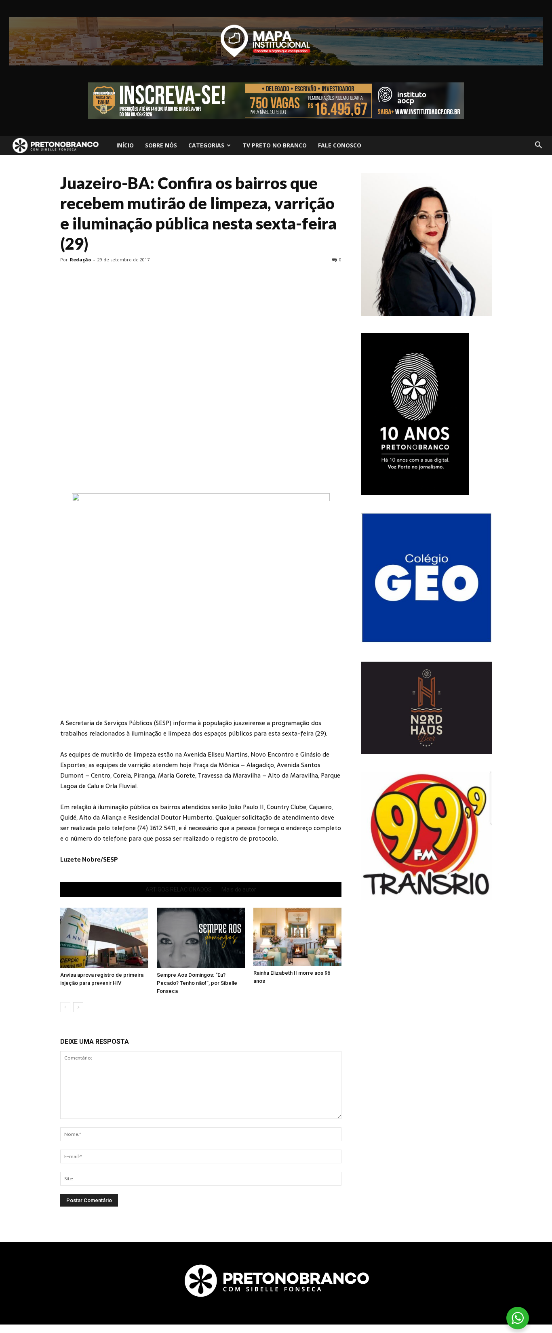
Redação (80, 260)
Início (125, 145)
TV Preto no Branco (274, 145)
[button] (538, 145)
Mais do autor (238, 889)
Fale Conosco (339, 145)
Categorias (206, 145)
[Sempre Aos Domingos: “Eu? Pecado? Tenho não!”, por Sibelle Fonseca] (201, 938)
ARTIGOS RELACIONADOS (178, 889)
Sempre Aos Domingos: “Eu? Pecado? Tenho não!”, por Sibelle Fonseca (197, 983)
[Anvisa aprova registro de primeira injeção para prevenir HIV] (104, 938)
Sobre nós (161, 145)
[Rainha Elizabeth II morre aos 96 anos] (297, 937)
